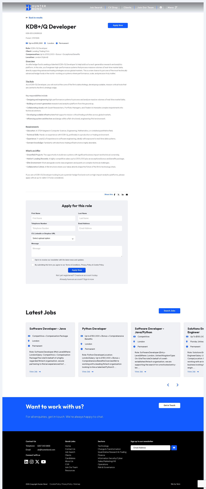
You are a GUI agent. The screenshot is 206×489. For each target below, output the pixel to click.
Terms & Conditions (73, 265)
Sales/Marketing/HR (107, 461)
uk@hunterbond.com (46, 450)
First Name (35, 213)
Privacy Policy (86, 265)
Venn (178, 484)
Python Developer (94, 328)
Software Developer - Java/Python (149, 330)
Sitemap (76, 484)
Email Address (84, 223)
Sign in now (89, 279)
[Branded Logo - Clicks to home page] (36, 7)
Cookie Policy (99, 265)
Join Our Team (145, 7)
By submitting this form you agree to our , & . (69, 265)
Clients (127, 7)
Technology (103, 446)
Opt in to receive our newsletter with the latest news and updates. (59, 260)
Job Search (70, 452)
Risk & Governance (106, 467)
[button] (168, 385)
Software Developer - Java (47, 328)
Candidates (70, 458)
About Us (69, 461)
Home (68, 446)
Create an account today (86, 275)
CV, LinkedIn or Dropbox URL (43, 233)
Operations (103, 464)
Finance (101, 455)
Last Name (82, 213)
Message (35, 243)
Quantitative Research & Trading (112, 452)
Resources (70, 470)
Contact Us (70, 449)
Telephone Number (39, 223)
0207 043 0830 (43, 446)
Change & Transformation (109, 449)
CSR (67, 464)
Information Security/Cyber (110, 458)
